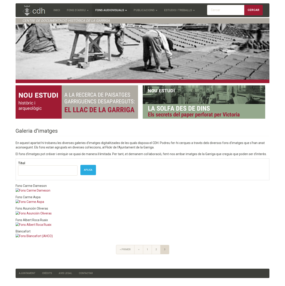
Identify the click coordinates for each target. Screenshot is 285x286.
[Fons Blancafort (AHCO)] (34, 236)
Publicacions (144, 10)
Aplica (88, 169)
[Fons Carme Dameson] (33, 190)
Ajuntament (27, 273)
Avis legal (65, 273)
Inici (56, 10)
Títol (21, 163)
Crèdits (47, 273)
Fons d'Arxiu (76, 10)
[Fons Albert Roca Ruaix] (33, 224)
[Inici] (36, 11)
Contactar (86, 273)
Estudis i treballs (178, 10)
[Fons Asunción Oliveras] (34, 213)
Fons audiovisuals (110, 10)
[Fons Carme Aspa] (30, 201)
